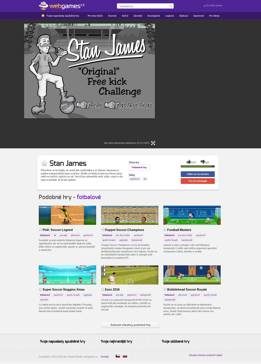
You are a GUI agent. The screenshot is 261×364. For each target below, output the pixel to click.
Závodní (137, 16)
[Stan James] (125, 356)
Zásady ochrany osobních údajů (205, 355)
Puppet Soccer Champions (124, 230)
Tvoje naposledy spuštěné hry (62, 16)
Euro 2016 (112, 289)
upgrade (123, 240)
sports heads (109, 240)
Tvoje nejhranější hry (116, 341)
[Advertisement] (208, 80)
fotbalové (89, 197)
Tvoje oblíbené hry (176, 341)
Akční (125, 16)
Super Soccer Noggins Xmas (64, 289)
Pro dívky (214, 16)
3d (54, 235)
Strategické (153, 16)
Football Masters (179, 230)
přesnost (75, 235)
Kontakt (105, 356)
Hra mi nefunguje (198, 181)
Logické (169, 16)
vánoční (44, 299)
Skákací (183, 16)
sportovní (88, 235)
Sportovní (198, 16)
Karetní (112, 16)
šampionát (136, 240)
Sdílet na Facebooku (198, 174)
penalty (63, 235)
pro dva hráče (123, 235)
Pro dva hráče (95, 16)
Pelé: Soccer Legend (58, 230)
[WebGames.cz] (61, 6)
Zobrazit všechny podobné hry (130, 324)
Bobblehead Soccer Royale (187, 289)
